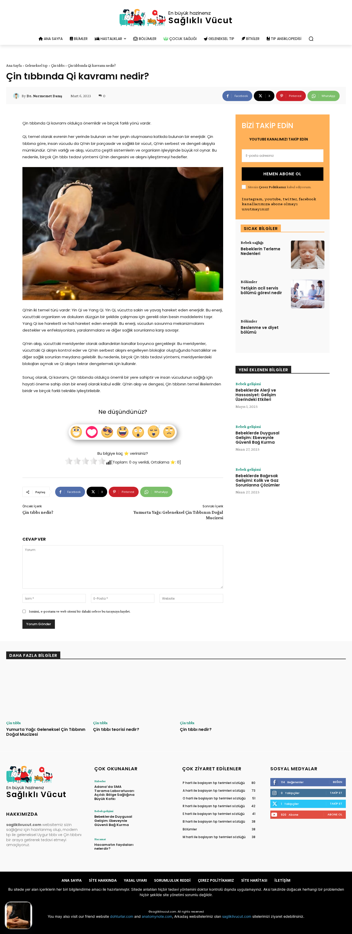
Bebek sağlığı (252, 243)
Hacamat (100, 839)
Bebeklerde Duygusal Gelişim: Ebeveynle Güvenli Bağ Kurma (257, 437)
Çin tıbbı (57, 65)
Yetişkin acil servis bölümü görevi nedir (261, 290)
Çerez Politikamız (272, 187)
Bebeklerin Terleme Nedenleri (260, 251)
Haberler (100, 781)
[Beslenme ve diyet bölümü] (307, 333)
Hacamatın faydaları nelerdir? (113, 846)
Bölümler (249, 282)
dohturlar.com (121, 916)
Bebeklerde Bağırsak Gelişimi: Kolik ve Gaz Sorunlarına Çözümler (258, 480)
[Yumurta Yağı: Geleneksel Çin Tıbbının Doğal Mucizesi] (45, 691)
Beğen (337, 782)
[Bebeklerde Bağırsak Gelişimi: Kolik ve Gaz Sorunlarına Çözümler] (311, 483)
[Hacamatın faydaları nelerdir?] (155, 848)
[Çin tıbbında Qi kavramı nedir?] (18, 915)
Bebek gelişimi (248, 384)
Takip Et (336, 793)
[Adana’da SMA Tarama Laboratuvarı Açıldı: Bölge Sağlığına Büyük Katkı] (155, 790)
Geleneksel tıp (36, 65)
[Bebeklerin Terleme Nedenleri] (307, 255)
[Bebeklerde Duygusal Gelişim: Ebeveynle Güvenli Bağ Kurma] (311, 441)
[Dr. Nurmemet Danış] (17, 96)
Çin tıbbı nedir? (37, 512)
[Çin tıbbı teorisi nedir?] (132, 691)
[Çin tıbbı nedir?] (219, 691)
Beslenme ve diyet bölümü (260, 330)
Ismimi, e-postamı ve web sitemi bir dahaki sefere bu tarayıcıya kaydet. (79, 611)
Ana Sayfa (14, 65)
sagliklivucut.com (236, 916)
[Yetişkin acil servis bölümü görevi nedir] (307, 294)
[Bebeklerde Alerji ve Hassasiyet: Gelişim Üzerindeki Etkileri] (311, 398)
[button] (311, 38)
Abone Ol (335, 814)
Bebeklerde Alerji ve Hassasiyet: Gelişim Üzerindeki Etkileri (256, 394)
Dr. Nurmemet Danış (44, 96)
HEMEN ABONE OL (282, 174)
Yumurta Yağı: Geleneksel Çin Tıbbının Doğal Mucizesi (45, 731)
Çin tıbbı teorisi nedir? (116, 729)
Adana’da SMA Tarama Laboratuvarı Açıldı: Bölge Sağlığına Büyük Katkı (114, 792)
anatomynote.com (157, 916)
